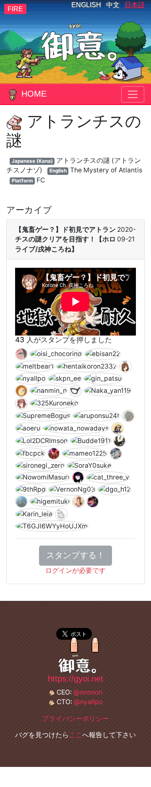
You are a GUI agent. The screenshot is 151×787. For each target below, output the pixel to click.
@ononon (87, 692)
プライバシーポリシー (75, 719)
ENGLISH (86, 4)
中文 (113, 4)
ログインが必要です (75, 570)
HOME (34, 93)
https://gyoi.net (75, 678)
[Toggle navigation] (132, 94)
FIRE (15, 9)
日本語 (135, 4)
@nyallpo (88, 702)
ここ (75, 735)
